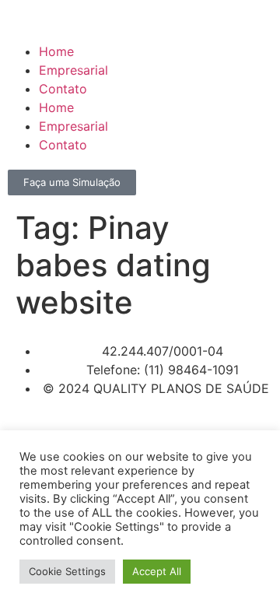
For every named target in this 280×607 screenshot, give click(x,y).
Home (56, 51)
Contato (63, 88)
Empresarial (73, 70)
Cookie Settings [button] (67, 571)
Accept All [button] (156, 571)
